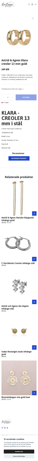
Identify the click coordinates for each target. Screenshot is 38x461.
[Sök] (29, 4)
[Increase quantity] (12, 97)
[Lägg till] (34, 213)
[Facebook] (2, 427)
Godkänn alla (19, 451)
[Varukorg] (32, 4)
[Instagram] (5, 427)
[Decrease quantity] (4, 97)
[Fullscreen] (33, 18)
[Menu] (35, 4)
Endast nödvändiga (19, 456)
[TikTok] (7, 427)
